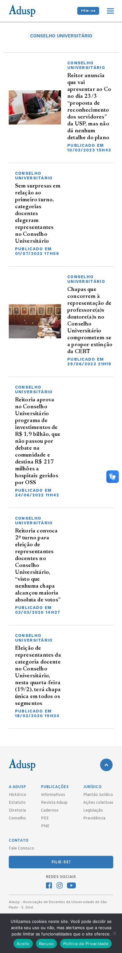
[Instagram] (60, 886)
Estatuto (17, 802)
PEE (45, 818)
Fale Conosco (21, 848)
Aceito (23, 943)
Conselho (17, 818)
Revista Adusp (54, 802)
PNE (45, 826)
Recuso (46, 943)
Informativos (53, 794)
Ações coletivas (98, 802)
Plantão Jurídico (98, 794)
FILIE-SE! (61, 862)
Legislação (93, 810)
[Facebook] (49, 886)
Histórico (17, 794)
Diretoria (17, 810)
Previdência (94, 818)
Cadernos (49, 810)
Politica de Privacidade (86, 943)
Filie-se (88, 10)
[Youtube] (71, 886)
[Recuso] (114, 933)
